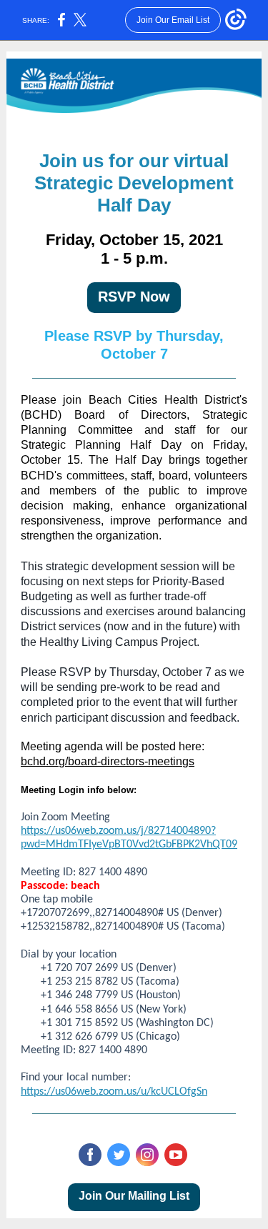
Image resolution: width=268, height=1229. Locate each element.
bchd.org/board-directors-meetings (107, 761)
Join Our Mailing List (134, 1196)
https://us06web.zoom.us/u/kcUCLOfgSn (114, 1092)
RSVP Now (134, 296)
